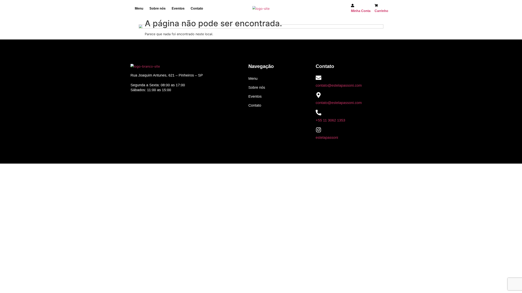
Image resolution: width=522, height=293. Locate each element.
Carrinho (381, 11)
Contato (197, 8)
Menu (139, 8)
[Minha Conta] (352, 6)
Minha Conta (360, 11)
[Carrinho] (376, 6)
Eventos (178, 8)
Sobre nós (157, 8)
